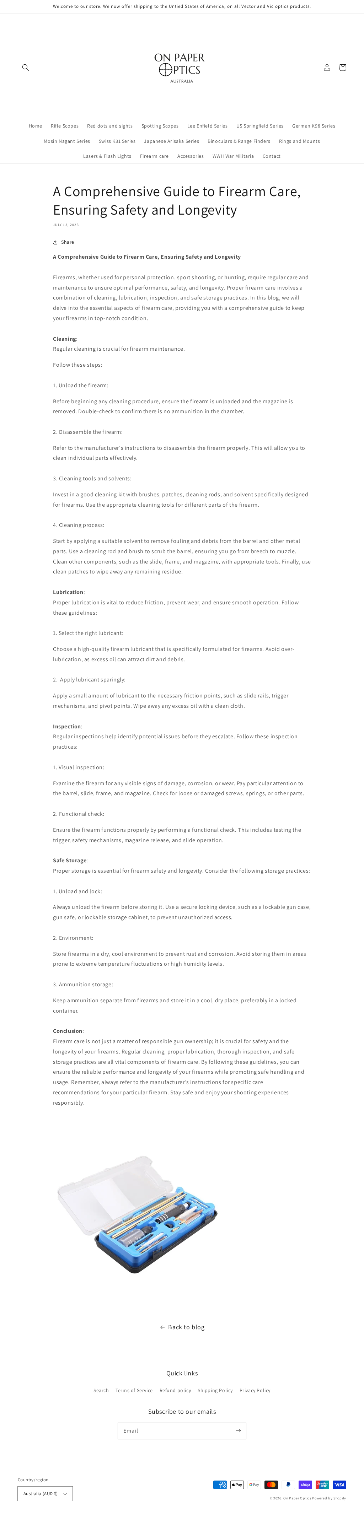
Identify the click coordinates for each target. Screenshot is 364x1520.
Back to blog (186, 1327)
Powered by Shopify (329, 1498)
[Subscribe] (238, 1431)
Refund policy (175, 1390)
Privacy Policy (255, 1390)
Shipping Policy (215, 1390)
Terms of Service (134, 1390)
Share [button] (67, 242)
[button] (25, 67)
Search (101, 1390)
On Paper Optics (297, 1498)
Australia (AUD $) (40, 1494)
